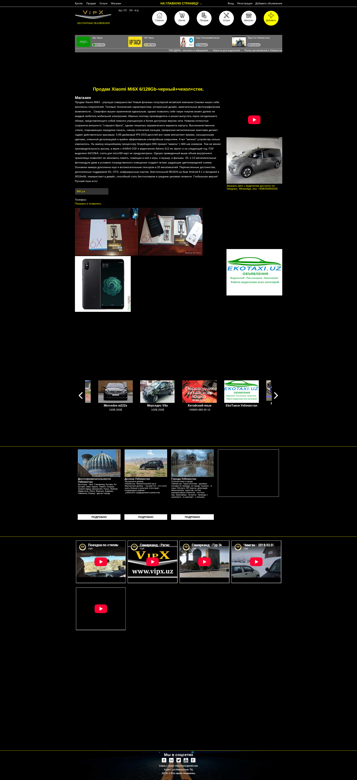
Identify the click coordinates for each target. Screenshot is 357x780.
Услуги (103, 3)
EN (131, 10)
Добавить (271, 20)
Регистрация (245, 3)
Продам (91, 3)
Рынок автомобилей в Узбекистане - (246, 50)
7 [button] (192, 414)
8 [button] (198, 414)
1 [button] (159, 414)
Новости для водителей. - (208, 50)
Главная (159, 20)
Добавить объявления (268, 3)
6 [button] (187, 414)
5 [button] (181, 414)
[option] (115, 395)
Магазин (116, 3)
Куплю (79, 3)
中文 (136, 10)
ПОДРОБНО (99, 517)
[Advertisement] (178, 66)
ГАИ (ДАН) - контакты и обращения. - (170, 50)
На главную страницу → (181, 3)
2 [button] (164, 414)
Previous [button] (81, 395)
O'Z (125, 10)
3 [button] (170, 414)
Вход (231, 3)
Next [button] (276, 395)
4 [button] (176, 414)
